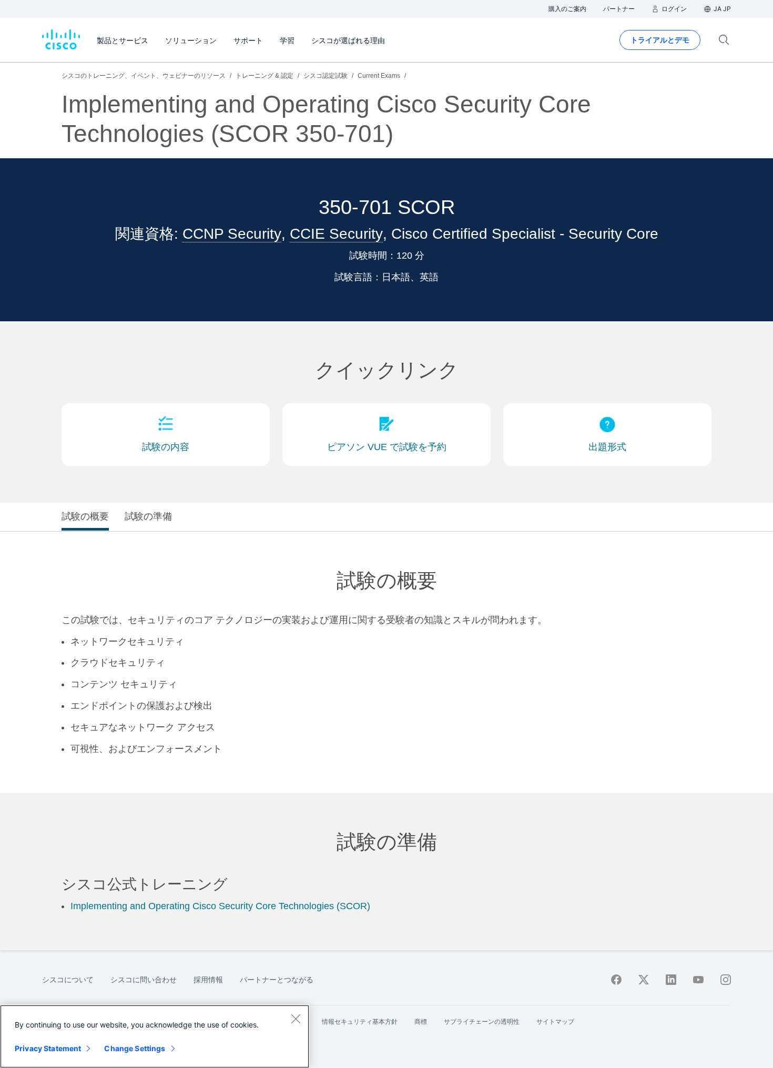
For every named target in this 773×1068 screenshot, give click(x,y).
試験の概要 (85, 516)
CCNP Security (231, 234)
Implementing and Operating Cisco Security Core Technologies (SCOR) (220, 906)
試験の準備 (148, 516)
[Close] (295, 1018)
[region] (154, 1036)
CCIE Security (336, 234)
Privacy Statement (48, 1048)
